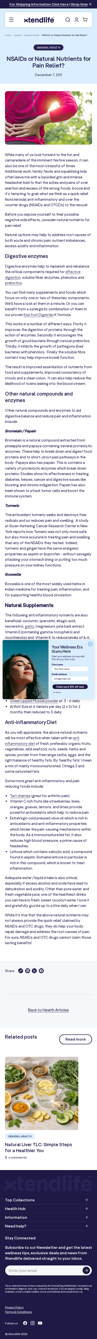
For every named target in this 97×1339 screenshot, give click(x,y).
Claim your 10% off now (70, 686)
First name (57, 664)
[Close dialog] (90, 644)
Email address (59, 674)
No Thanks (57, 692)
